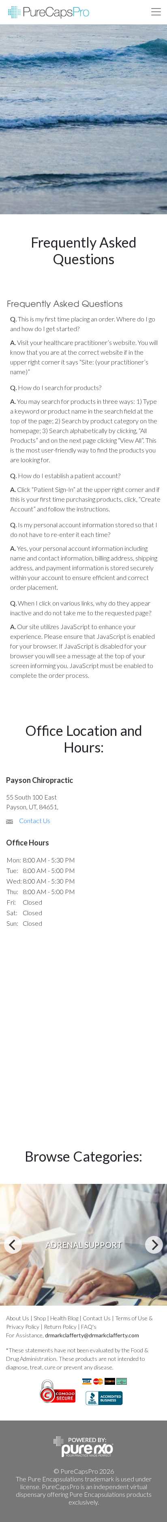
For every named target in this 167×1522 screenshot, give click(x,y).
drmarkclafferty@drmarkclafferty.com (92, 1335)
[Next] (154, 1245)
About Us (17, 1318)
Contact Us (34, 820)
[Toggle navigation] (156, 11)
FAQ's (88, 1326)
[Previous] (13, 1245)
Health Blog (64, 1318)
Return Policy (60, 1326)
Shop (40, 1318)
